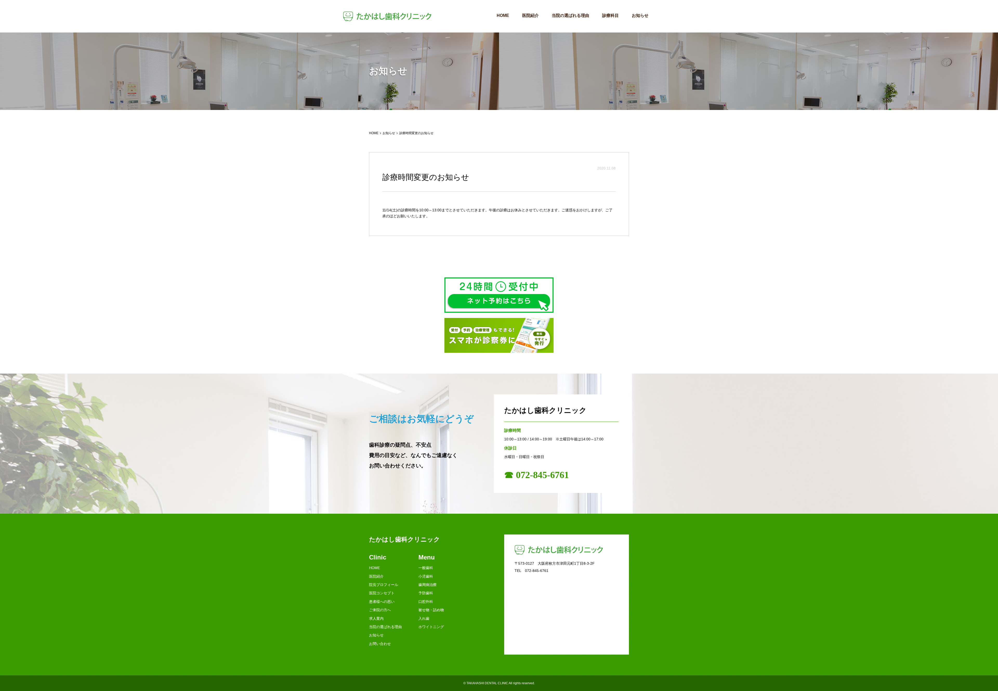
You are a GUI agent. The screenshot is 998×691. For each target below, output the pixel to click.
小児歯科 (425, 576)
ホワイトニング (431, 627)
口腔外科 (425, 601)
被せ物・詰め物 (431, 610)
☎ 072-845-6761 (536, 475)
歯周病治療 (427, 585)
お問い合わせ (380, 644)
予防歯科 (425, 593)
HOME (503, 15)
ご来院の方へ (380, 610)
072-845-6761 (536, 571)
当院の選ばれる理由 (570, 15)
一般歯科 (425, 568)
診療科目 (610, 15)
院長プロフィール (383, 585)
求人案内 (376, 618)
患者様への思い (382, 601)
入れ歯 (423, 618)
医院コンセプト (382, 593)
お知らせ (640, 15)
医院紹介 (530, 15)
